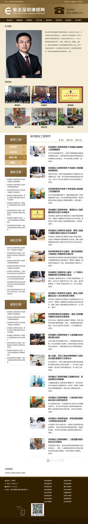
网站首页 (10, 20)
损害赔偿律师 (67, 498)
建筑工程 (70, 140)
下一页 (61, 460)
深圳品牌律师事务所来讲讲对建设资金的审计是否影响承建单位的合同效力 (16, 284)
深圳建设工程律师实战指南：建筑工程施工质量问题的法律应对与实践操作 (16, 198)
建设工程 (13, 157)
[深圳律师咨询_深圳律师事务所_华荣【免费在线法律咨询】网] (25, 13)
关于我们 (78, 20)
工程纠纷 (13, 147)
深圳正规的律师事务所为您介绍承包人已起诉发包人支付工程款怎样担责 (16, 292)
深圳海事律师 (48, 483)
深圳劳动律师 (48, 498)
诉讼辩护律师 (67, 501)
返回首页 (80, 2)
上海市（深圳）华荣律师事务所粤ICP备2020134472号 (44, 520)
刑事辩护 (29, 20)
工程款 (12, 163)
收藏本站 (73, 2)
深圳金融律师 (48, 489)
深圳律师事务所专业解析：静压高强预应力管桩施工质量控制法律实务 (16, 213)
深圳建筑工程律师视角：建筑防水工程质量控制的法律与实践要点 (16, 205)
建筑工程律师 (67, 486)
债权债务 (49, 20)
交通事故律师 (67, 492)
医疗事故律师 (67, 483)
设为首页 (67, 2)
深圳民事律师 (48, 480)
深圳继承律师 (48, 495)
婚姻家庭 (20, 20)
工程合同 (13, 152)
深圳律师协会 (48, 486)
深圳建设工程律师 (10, 473)
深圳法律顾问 (48, 501)
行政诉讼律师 (67, 495)
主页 (62, 140)
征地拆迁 (68, 20)
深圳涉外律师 (67, 480)
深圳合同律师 (48, 492)
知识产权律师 (67, 489)
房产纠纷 (39, 20)
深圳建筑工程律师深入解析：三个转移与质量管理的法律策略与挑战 (16, 220)
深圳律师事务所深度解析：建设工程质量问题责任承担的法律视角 (16, 228)
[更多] (50, 161)
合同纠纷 (59, 20)
